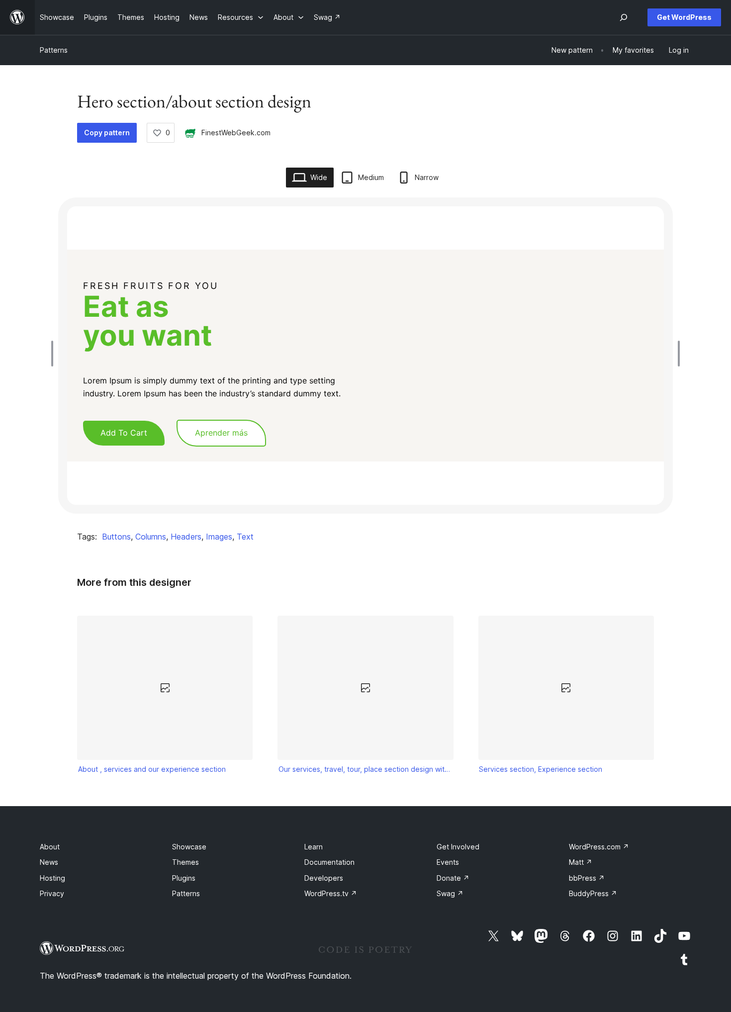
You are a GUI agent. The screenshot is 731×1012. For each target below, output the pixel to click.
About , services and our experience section (152, 769)
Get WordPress (684, 17)
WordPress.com (599, 846)
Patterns (54, 50)
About (50, 846)
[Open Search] (624, 17)
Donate (453, 878)
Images (219, 537)
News (49, 862)
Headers (186, 537)
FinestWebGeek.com (236, 132)
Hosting (52, 878)
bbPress (587, 878)
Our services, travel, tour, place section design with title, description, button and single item (365, 769)
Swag (450, 893)
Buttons (116, 537)
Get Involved (458, 846)
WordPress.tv (330, 893)
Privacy (52, 893)
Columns (150, 537)
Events (448, 862)
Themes (185, 862)
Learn (313, 846)
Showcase (189, 846)
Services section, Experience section (540, 769)
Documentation (329, 862)
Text (245, 537)
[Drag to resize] (54, 354)
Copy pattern (107, 132)
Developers (323, 878)
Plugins (183, 878)
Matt (580, 862)
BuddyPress (593, 893)
